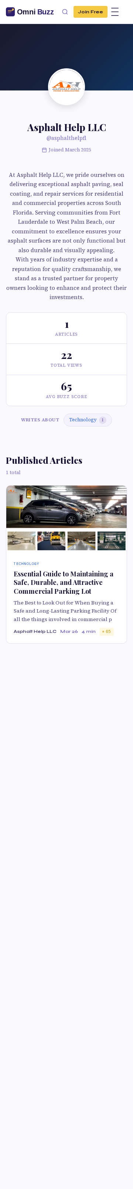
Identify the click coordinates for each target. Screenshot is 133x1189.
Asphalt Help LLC (35, 631)
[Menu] (115, 12)
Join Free (90, 11)
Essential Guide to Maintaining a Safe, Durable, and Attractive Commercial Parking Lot (63, 582)
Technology (86, 420)
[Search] (65, 12)
